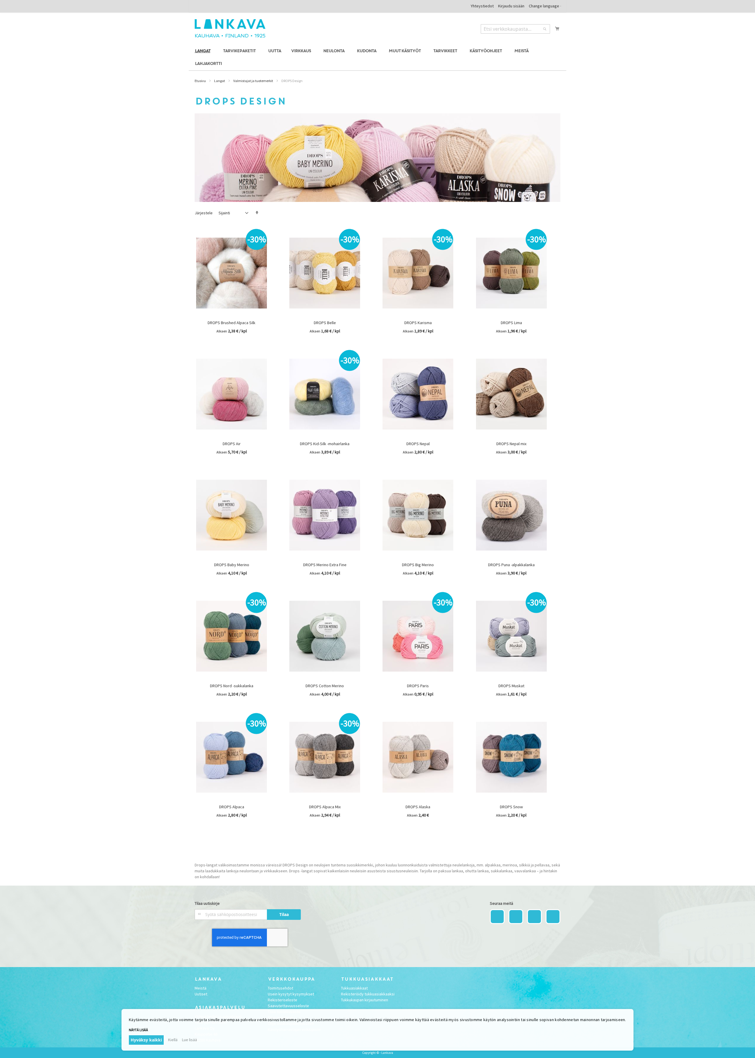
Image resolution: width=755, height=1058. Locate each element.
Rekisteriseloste (282, 1000)
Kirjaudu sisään (511, 6)
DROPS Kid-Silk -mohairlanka (324, 443)
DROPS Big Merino (418, 564)
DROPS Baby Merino (231, 564)
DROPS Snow (511, 806)
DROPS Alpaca (231, 806)
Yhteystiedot (482, 6)
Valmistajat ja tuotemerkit (253, 81)
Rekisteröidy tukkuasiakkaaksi (368, 994)
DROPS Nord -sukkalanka (231, 685)
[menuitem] (203, 51)
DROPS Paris (418, 685)
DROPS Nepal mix (511, 443)
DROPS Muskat (511, 685)
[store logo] (230, 28)
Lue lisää (189, 1039)
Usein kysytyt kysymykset (291, 994)
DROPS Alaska (418, 806)
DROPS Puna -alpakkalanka (511, 564)
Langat (219, 81)
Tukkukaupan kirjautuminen (364, 1000)
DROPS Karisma (418, 322)
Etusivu (200, 81)
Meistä (200, 988)
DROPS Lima (511, 322)
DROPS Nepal (418, 443)
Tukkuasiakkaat (354, 988)
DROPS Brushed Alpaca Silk (231, 322)
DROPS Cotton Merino (325, 685)
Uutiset (201, 994)
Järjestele (204, 212)
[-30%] (231, 316)
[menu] (377, 57)
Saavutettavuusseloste (288, 1005)
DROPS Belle (325, 322)
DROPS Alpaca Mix (325, 806)
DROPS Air (232, 443)
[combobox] (515, 29)
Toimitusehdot (280, 988)
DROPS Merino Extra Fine (325, 564)
